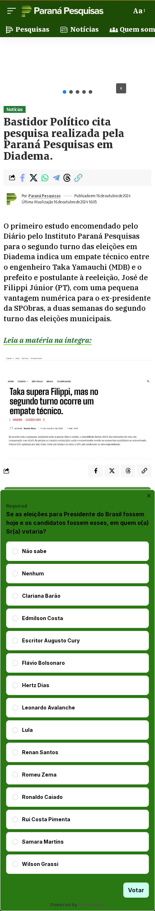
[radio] (15, 551)
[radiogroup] (77, 707)
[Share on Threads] (67, 177)
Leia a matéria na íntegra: (48, 340)
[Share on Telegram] (56, 177)
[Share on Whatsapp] (45, 177)
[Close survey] (149, 495)
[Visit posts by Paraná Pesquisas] (11, 199)
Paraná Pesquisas (44, 196)
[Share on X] (33, 177)
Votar (136, 890)
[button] (13, 10)
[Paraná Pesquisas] (62, 10)
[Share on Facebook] (22, 177)
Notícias (14, 109)
